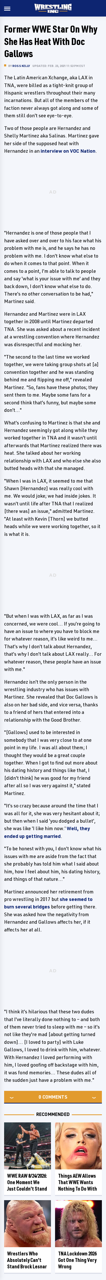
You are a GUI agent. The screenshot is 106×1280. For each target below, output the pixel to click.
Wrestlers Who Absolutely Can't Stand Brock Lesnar (27, 1260)
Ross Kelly (21, 66)
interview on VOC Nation (68, 151)
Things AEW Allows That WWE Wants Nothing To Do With (77, 1182)
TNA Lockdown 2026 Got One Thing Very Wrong (77, 1260)
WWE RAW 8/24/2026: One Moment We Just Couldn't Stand (27, 1182)
